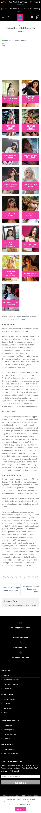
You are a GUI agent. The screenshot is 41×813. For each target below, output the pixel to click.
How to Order (8, 725)
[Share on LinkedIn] (28, 577)
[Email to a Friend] (16, 577)
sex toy (22, 317)
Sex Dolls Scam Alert (11, 753)
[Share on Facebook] (8, 577)
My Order (7, 703)
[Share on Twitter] (12, 577)
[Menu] (3, 17)
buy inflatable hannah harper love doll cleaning (31, 589)
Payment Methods (10, 734)
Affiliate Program (9, 749)
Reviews (7, 739)
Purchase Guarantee (11, 684)
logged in (18, 605)
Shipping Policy (9, 729)
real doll (12, 328)
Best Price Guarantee (11, 680)
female (7, 504)
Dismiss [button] (20, 5)
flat (27, 356)
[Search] (8, 17)
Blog (5, 712)
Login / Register (9, 699)
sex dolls (14, 356)
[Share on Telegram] (36, 577)
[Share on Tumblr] (32, 577)
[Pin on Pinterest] (20, 577)
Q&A (20, 25)
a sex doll (14, 372)
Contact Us (7, 689)
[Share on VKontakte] (24, 577)
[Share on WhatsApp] (5, 577)
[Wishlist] (32, 17)
